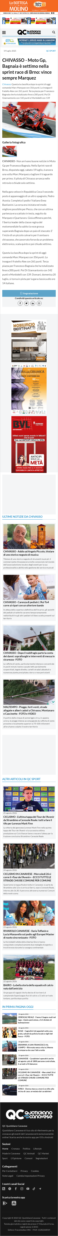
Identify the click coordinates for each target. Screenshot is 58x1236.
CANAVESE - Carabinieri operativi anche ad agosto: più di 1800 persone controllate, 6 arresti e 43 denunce (36, 1061)
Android (49, 1137)
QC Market (43, 1153)
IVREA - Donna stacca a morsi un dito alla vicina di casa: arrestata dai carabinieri (36, 1090)
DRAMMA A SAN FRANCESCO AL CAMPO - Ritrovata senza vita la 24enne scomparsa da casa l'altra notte (35, 1047)
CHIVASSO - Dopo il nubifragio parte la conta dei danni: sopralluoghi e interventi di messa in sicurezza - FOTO (29, 656)
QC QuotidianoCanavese (29, 1218)
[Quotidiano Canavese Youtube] (27, 1188)
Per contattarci (9, 1171)
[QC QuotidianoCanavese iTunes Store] (14, 1203)
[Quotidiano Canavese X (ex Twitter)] (9, 1188)
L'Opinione (16, 1158)
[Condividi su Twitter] (26, 303)
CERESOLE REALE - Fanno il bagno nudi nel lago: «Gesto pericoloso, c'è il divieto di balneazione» (37, 1020)
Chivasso (6, 84)
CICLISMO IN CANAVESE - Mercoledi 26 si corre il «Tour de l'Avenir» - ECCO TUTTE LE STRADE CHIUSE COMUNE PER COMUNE (27, 877)
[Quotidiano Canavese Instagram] (21, 1188)
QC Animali (29, 1153)
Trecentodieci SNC (23, 1230)
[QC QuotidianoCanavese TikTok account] (34, 1188)
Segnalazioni (42, 1158)
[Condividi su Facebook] (20, 303)
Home (5, 1148)
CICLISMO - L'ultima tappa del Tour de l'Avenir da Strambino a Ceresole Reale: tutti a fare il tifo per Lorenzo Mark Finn (28, 820)
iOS (41, 1137)
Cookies (35, 1171)
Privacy (24, 1171)
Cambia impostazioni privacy (30, 1175)
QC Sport (51, 51)
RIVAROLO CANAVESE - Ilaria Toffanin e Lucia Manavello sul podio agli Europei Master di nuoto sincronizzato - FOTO (28, 934)
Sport (5, 1158)
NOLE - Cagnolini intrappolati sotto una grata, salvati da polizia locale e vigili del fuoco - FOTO (35, 1033)
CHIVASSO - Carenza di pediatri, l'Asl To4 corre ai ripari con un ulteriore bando (26, 604)
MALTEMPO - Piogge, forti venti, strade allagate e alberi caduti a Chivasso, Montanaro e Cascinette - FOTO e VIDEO (28, 710)
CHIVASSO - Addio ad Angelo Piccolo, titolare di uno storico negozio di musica (28, 553)
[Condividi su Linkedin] (32, 303)
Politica (26, 1148)
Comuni (28, 1158)
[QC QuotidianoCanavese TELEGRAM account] (40, 1188)
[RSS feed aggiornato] (3, 1188)
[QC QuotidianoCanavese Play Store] (5, 1203)
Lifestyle (37, 1148)
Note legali (7, 1175)
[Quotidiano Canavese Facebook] (15, 1188)
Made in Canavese (11, 1153)
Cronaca (15, 1148)
